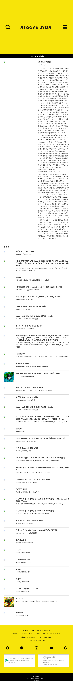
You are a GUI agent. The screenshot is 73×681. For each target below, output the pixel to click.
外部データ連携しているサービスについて (48, 634)
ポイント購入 (35, 630)
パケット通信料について (45, 637)
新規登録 (25, 630)
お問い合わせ (42, 640)
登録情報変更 (46, 630)
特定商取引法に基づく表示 (28, 637)
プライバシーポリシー (27, 634)
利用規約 (15, 634)
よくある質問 (31, 640)
